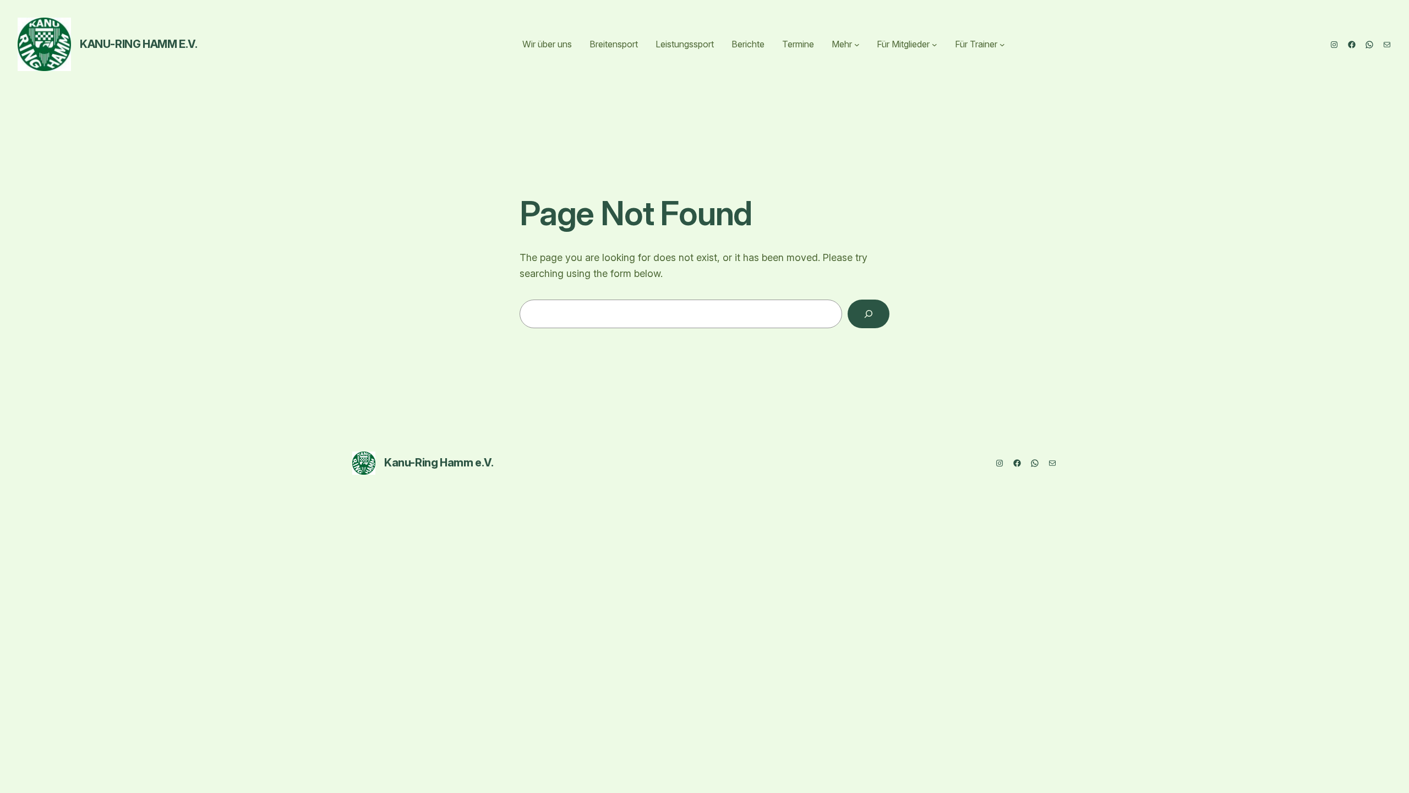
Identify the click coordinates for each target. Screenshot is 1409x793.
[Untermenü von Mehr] (857, 44)
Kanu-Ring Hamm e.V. (138, 44)
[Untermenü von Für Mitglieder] (934, 44)
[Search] (868, 314)
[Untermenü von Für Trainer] (1002, 44)
